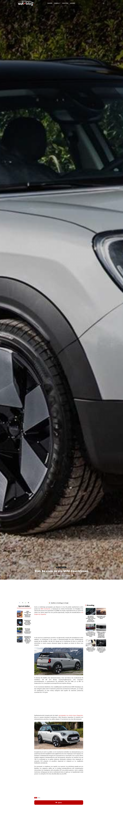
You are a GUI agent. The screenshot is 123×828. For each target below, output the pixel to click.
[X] (22, 602)
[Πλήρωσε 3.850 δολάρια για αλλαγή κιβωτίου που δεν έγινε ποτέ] (91, 643)
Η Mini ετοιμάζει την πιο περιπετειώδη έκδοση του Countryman (27, 614)
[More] (28, 602)
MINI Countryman (45, 609)
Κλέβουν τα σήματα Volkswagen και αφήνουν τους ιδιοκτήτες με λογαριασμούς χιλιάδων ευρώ (101, 634)
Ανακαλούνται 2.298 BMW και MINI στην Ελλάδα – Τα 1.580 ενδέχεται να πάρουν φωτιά (27, 640)
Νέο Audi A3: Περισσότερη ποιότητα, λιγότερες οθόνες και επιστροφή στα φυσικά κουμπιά (90, 619)
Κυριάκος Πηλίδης (56, 575)
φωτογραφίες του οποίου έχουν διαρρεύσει (71, 715)
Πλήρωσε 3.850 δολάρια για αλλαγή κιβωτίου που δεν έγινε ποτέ (90, 649)
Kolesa (39, 797)
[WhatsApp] (25, 602)
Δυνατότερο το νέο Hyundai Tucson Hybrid (101, 617)
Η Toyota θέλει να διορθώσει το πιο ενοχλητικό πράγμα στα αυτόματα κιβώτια (101, 650)
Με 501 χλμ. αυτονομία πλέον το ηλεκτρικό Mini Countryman (27, 631)
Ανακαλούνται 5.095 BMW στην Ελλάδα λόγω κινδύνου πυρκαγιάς (27, 622)
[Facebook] (19, 602)
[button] (103, 3)
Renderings (63, 567)
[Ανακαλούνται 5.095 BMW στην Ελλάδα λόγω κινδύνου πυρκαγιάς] (20, 622)
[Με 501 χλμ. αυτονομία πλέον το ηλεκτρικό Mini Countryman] (20, 630)
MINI (58, 567)
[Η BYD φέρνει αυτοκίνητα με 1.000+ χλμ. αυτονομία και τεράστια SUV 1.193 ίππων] (91, 627)
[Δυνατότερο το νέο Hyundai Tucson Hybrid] (101, 611)
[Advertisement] (61, 590)
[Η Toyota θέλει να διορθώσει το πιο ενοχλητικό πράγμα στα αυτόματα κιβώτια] (101, 643)
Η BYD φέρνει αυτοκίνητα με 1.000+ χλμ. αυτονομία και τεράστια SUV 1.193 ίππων (91, 634)
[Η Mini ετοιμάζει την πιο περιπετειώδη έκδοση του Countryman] (20, 614)
